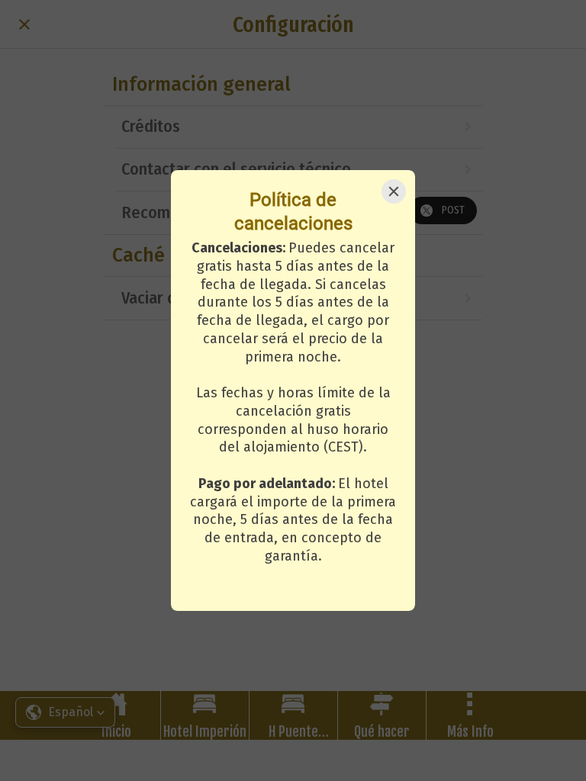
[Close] (394, 191)
